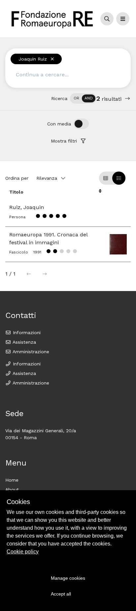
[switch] (83, 98)
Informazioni (26, 332)
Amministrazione (30, 351)
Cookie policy (23, 551)
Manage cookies (68, 578)
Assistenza (23, 342)
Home (11, 480)
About (12, 489)
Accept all (61, 594)
